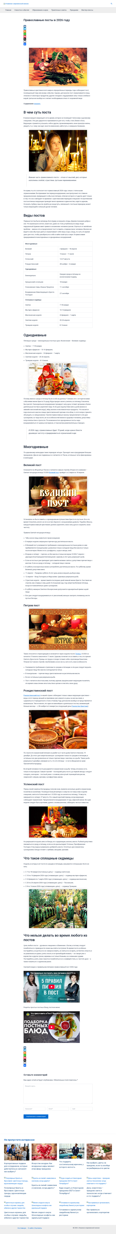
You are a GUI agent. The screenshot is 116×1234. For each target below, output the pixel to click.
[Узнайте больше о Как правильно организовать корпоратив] (99, 1204)
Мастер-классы (87, 10)
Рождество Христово (80, 706)
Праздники (74, 10)
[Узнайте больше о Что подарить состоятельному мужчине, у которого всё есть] (71, 1151)
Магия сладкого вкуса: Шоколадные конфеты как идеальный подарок (43, 1215)
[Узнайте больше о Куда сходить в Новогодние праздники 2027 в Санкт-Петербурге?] (71, 1181)
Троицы (78, 654)
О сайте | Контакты (35, 1228)
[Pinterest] (58, 36)
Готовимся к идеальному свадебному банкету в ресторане (70, 1212)
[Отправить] (58, 44)
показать (37, 104)
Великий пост (54, 472)
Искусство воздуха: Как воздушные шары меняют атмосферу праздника (43, 1166)
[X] (58, 39)
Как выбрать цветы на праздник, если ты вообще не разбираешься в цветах (98, 1165)
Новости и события (21, 10)
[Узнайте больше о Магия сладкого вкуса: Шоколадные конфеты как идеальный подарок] (44, 1205)
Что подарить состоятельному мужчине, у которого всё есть (71, 1164)
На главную (22, 1228)
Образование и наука (40, 10)
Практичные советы (59, 10)
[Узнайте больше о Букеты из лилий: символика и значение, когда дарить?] (44, 1179)
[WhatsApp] (58, 34)
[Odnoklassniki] (58, 31)
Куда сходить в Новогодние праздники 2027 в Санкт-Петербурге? (71, 1190)
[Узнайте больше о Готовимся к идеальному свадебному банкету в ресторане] (71, 1204)
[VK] (58, 26)
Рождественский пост (32, 695)
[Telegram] (58, 29)
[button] (111, 4)
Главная (8, 10)
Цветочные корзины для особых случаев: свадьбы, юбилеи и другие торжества (16, 1215)
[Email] (58, 41)
